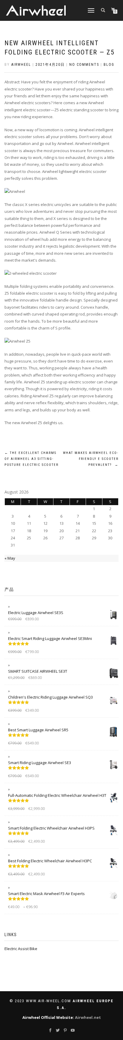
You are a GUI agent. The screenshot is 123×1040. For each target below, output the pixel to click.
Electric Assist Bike (20, 948)
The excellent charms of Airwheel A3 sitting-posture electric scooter (31, 459)
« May (9, 558)
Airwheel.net (88, 1017)
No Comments (84, 65)
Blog (109, 65)
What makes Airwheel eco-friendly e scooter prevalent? (91, 459)
